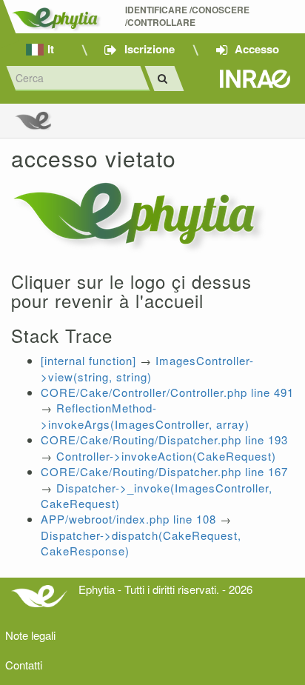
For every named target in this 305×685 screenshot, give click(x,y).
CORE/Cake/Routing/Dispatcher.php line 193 (164, 439)
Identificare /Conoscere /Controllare (188, 16)
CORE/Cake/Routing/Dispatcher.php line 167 (164, 471)
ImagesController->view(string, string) (147, 368)
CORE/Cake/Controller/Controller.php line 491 (167, 392)
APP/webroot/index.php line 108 (128, 519)
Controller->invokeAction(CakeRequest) (166, 456)
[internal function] (88, 360)
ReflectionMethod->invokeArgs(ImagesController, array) (145, 415)
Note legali (30, 635)
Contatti (23, 664)
